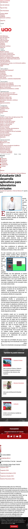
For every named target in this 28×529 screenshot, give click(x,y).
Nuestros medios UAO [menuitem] (5, 97)
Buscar (15, 154)
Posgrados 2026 (4, 470)
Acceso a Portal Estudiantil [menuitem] (7, 122)
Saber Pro (2, 20)
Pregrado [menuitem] (2, 15)
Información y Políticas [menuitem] (6, 151)
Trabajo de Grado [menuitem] (4, 64)
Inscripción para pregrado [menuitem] (6, 83)
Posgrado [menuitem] (2, 16)
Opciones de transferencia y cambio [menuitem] (9, 88)
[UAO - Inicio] (6, 32)
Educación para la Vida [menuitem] (6, 76)
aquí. (14, 523)
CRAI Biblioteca (4, 2)
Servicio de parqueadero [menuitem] (6, 130)
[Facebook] (0, 446)
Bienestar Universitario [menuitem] (5, 139)
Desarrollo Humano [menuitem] (5, 148)
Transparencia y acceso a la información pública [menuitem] (13, 63)
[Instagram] (0, 448)
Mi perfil (2, 23)
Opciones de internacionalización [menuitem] (8, 94)
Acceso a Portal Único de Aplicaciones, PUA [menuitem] (11, 117)
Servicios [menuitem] (2, 110)
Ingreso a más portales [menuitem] (6, 124)
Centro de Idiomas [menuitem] (5, 135)
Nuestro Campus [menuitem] (4, 51)
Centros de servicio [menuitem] (5, 125)
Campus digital (4, 13)
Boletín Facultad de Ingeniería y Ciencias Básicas (13, 173)
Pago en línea (3, 8)
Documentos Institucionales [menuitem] (7, 54)
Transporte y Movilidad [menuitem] (6, 152)
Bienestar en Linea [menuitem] (5, 142)
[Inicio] (0, 167)
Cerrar (19, 154)
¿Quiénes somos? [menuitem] (4, 108)
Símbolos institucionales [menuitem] (6, 56)
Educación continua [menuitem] (5, 17)
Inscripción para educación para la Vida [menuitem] (10, 86)
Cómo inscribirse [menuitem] (4, 81)
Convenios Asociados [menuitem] (5, 134)
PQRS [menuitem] (1, 66)
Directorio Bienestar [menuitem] (5, 149)
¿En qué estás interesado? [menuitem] (7, 70)
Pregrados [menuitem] (2, 71)
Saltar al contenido (5, 0)
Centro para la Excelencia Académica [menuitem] (9, 145)
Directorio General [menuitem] (4, 60)
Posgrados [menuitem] (3, 73)
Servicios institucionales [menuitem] (6, 118)
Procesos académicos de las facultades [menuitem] (10, 131)
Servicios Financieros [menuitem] (5, 120)
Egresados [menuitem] (3, 137)
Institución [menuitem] (2, 50)
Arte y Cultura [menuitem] (3, 141)
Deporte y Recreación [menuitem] (5, 147)
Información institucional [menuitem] (6, 53)
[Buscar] (1, 26)
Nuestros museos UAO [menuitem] (6, 98)
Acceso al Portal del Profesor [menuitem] (7, 121)
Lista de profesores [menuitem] (5, 61)
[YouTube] (0, 450)
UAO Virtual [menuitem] (3, 77)
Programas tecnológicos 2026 (8, 473)
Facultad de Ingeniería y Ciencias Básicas (11, 191)
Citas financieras (4, 10)
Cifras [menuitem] (1, 113)
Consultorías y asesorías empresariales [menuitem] (10, 78)
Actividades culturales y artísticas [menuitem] (9, 100)
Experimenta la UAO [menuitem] (4, 91)
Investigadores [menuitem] (4, 111)
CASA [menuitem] (1, 144)
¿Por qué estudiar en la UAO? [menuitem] (7, 93)
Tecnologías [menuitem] (3, 74)
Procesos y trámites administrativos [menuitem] (9, 128)
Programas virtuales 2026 (7, 476)
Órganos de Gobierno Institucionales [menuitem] (9, 57)
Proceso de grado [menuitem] (4, 127)
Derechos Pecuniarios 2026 (7, 479)
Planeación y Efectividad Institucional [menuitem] (10, 59)
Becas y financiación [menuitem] (5, 87)
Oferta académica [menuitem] (4, 68)
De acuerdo (14, 526)
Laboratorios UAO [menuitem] (4, 95)
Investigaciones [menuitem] (3, 105)
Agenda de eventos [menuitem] (5, 103)
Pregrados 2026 (4, 467)
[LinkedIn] (0, 451)
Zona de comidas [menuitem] (4, 132)
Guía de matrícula (4, 5)
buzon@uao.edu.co (5, 458)
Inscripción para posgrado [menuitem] (7, 84)
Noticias (2, 170)
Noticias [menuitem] (2, 101)
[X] (0, 447)
